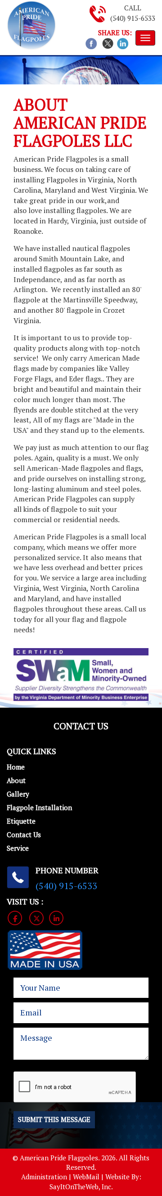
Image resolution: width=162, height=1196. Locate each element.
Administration (44, 1176)
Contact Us (24, 834)
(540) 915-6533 (132, 18)
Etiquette (21, 820)
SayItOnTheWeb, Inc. (81, 1186)
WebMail (86, 1176)
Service (18, 848)
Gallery (18, 793)
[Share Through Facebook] (91, 42)
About (16, 780)
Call (132, 7)
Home (16, 766)
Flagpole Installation (39, 807)
